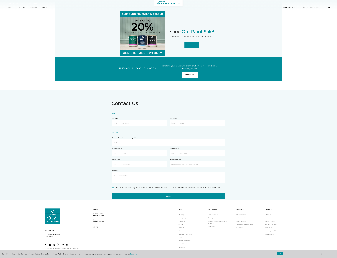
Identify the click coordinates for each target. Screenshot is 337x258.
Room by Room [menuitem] (270, 221)
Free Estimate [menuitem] (183, 244)
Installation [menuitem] (240, 231)
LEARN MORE (189, 75)
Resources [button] (33, 7)
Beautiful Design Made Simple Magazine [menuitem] (217, 222)
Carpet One (115, 17)
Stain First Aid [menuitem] (240, 218)
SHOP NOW (192, 45)
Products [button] (11, 7)
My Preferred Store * (176, 159)
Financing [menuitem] (182, 247)
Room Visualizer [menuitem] (212, 215)
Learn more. (134, 254)
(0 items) (329, 7)
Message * (115, 170)
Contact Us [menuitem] (268, 228)
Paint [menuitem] (180, 237)
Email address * (174, 148)
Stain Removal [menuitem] (241, 215)
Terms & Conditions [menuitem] (271, 231)
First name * (115, 118)
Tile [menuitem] (180, 231)
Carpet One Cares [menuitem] (271, 224)
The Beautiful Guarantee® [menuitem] (244, 224)
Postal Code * (116, 159)
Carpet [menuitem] (181, 224)
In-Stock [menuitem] (22, 7)
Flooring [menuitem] (181, 215)
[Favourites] (325, 8)
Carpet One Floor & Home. (57, 248)
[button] (322, 8)
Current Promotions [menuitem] (185, 241)
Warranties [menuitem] (239, 228)
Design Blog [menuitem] (211, 226)
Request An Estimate (311, 7)
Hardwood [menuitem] (182, 221)
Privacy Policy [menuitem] (269, 234)
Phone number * (117, 148)
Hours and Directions (291, 7)
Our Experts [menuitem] (269, 218)
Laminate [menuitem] (181, 228)
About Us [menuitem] (268, 215)
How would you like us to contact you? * (124, 137)
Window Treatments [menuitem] (185, 234)
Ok (280, 253)
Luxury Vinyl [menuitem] (182, 218)
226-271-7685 (33, 3)
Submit (168, 196)
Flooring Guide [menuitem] (241, 221)
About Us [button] (44, 7)
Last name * (173, 118)
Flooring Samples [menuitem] (213, 218)
